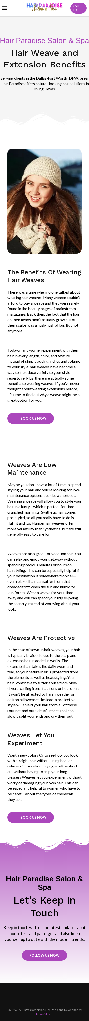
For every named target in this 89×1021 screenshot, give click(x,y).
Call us (76, 8)
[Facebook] (38, 992)
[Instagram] (44, 992)
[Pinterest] (50, 992)
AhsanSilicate (44, 1014)
